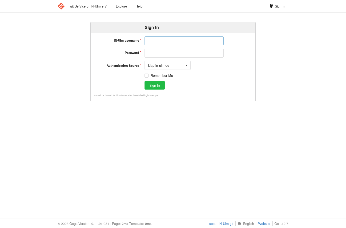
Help (139, 6)
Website (264, 223)
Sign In (280, 6)
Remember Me (162, 76)
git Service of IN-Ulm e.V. (88, 6)
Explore (121, 6)
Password (132, 52)
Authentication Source (123, 65)
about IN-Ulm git (221, 223)
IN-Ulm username (126, 40)
